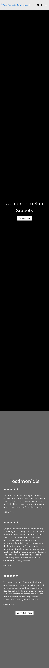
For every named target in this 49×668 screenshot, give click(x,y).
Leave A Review (24, 613)
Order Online (24, 218)
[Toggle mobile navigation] (45, 5)
